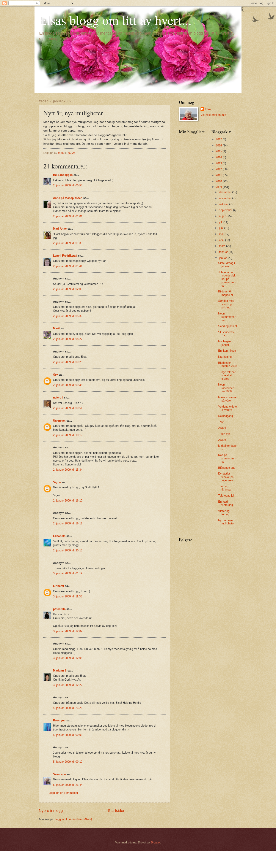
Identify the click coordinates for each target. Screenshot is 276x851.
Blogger (155, 842)
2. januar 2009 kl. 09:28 (67, 362)
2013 (219, 163)
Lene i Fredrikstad (65, 255)
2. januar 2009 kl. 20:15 (67, 550)
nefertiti (58, 397)
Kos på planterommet (227, 458)
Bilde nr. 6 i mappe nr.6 (226, 293)
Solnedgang (225, 416)
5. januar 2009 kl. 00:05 (67, 735)
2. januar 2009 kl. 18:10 (67, 500)
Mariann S (60, 670)
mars (222, 246)
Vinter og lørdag (223, 512)
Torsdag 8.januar (224, 488)
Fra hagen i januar (225, 343)
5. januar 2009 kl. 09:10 (67, 761)
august (223, 216)
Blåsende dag (226, 467)
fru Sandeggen (63, 174)
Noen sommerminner (227, 317)
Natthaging (225, 356)
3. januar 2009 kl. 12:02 (67, 631)
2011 (219, 175)
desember (225, 192)
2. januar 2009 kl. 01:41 (67, 266)
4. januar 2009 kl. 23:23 (67, 708)
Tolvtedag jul (226, 495)
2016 (219, 145)
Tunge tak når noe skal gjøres (226, 375)
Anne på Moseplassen (67, 198)
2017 (219, 139)
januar (223, 258)
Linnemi (58, 585)
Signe (57, 482)
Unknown (59, 420)
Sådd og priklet (227, 326)
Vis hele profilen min (213, 114)
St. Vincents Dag (226, 333)
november (225, 198)
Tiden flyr (224, 433)
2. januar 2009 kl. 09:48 (67, 385)
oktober (224, 204)
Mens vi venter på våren (227, 399)
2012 (219, 169)
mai (221, 234)
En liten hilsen (227, 350)
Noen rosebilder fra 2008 (226, 388)
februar (224, 252)
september (226, 210)
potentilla (59, 609)
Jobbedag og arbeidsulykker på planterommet (227, 279)
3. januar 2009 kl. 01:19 (67, 573)
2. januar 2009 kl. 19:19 (67, 523)
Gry (55, 374)
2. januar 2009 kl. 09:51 (67, 408)
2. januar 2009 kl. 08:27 (67, 339)
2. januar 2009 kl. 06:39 (67, 316)
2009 (219, 187)
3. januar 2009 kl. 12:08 (67, 658)
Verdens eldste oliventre (227, 408)
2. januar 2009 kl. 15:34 (67, 469)
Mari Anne (60, 228)
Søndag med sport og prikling (226, 304)
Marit (56, 328)
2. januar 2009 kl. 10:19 (67, 435)
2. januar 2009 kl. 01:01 (67, 216)
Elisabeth (59, 536)
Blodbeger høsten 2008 (227, 364)
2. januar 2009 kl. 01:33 (67, 243)
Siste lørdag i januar (226, 264)
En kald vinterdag (225, 503)
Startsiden (116, 810)
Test (221, 422)
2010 (219, 181)
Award (222, 427)
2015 (219, 151)
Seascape (59, 774)
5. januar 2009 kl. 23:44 (67, 784)
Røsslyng (59, 720)
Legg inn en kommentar (63, 792)
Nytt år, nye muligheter (226, 522)
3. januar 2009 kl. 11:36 (67, 596)
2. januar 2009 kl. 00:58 (67, 185)
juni (221, 228)
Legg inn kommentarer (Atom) (73, 819)
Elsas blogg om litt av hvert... (115, 20)
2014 (219, 157)
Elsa (208, 109)
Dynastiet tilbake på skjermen (226, 477)
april (222, 240)
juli (221, 222)
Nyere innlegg (51, 810)
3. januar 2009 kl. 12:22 (67, 685)
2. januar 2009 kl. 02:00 (67, 289)
